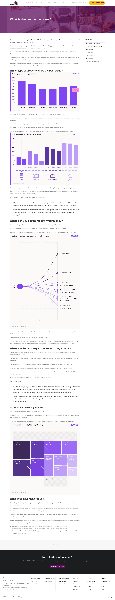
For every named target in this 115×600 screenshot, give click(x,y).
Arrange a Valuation (57, 566)
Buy (37, 3)
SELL (41, 3)
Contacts (75, 581)
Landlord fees (91, 584)
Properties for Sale (50, 578)
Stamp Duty (48, 584)
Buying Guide (48, 581)
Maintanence (104, 584)
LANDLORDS (64, 3)
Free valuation (77, 584)
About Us (75, 578)
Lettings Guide (91, 581)
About (48, 3)
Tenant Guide (34, 581)
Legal (102, 589)
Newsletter (76, 589)
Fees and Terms (35, 584)
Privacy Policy (77, 586)
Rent (31, 3)
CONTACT (55, 3)
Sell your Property (64, 578)
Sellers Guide (62, 581)
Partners (74, 3)
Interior (103, 586)
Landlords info (91, 578)
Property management (90, 588)
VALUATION (82, 3)
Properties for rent (35, 578)
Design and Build (105, 581)
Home (27, 3)
